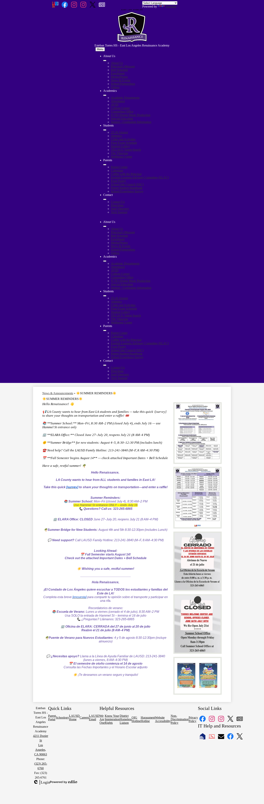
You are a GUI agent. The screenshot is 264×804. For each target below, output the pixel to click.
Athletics (116, 135)
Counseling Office (122, 111)
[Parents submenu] (104, 164)
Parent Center (119, 167)
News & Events (120, 80)
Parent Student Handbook (126, 188)
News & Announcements (57, 393)
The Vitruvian (119, 153)
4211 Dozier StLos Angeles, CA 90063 (40, 745)
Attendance (118, 101)
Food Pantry (118, 181)
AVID (114, 104)
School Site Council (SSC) (127, 184)
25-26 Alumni (119, 132)
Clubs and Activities (123, 139)
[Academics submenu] (104, 95)
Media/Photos (119, 76)
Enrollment (117, 73)
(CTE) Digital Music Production (130, 115)
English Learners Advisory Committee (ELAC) (140, 177)
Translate (170, 6)
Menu (100, 49)
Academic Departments (125, 97)
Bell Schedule (119, 70)
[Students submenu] (104, 130)
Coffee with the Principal (126, 174)
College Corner (120, 108)
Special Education (122, 118)
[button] (104, 226)
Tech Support (119, 212)
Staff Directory (120, 208)
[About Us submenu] (104, 60)
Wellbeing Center (121, 156)
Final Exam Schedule (124, 142)
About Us (117, 63)
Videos (115, 87)
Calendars (117, 170)
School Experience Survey (127, 191)
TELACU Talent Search (126, 149)
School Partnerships (123, 83)
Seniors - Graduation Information (131, 122)
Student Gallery (120, 146)
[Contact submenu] (104, 199)
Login (41, 782)
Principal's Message (123, 66)
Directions (117, 205)
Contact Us (118, 201)
